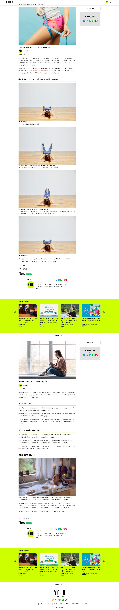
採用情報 (61, 603)
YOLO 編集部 (38, 281)
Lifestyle (84, 326)
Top (19, 4)
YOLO (22, 4)
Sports (24, 324)
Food (41, 324)
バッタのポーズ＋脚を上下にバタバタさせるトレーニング (40, 70)
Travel (55, 322)
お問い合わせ (42, 603)
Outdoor (46, 322)
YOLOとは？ (34, 603)
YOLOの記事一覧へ (90, 8)
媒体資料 (55, 603)
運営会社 (49, 603)
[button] (15, 312)
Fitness (66, 324)
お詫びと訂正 (84, 603)
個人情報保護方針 (75, 603)
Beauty (96, 324)
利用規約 (67, 603)
